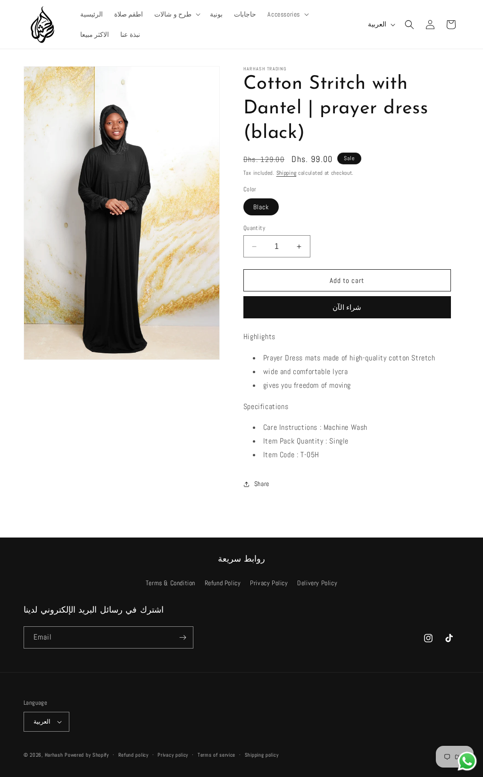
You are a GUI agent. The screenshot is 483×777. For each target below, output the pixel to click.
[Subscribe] (182, 637)
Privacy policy (173, 754)
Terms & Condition (170, 583)
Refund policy (133, 754)
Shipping (286, 173)
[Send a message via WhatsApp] (467, 761)
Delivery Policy (317, 583)
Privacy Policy (269, 583)
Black (261, 207)
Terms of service (216, 754)
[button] (176, 14)
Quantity (254, 228)
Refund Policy (223, 583)
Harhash (54, 754)
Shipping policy (262, 754)
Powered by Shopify (87, 754)
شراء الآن (347, 307)
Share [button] (261, 483)
